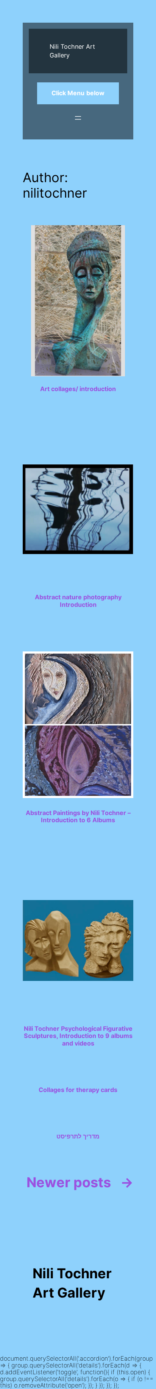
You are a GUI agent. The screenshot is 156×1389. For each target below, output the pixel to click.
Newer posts (80, 1182)
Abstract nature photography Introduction (78, 601)
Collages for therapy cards (78, 1090)
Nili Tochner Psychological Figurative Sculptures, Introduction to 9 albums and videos (78, 1036)
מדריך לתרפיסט (78, 1136)
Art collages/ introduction (78, 389)
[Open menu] (78, 117)
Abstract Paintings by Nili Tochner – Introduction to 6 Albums (78, 816)
